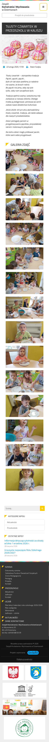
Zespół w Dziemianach (15, 6)
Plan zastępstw (11, 607)
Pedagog (8, 578)
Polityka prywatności (24, 659)
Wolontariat (9, 610)
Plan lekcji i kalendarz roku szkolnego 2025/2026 (23, 605)
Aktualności (12, 522)
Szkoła (8, 566)
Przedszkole (12, 527)
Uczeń (8, 601)
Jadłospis (8, 594)
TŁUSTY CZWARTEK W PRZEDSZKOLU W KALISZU (24, 28)
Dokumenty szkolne (12, 570)
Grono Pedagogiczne (13, 575)
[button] (42, 508)
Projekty (8, 581)
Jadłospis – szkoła (12, 613)
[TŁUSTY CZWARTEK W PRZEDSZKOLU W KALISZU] (24, 49)
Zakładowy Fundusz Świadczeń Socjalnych (21, 573)
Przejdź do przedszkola (24, 15)
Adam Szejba (35, 66)
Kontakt (8, 583)
